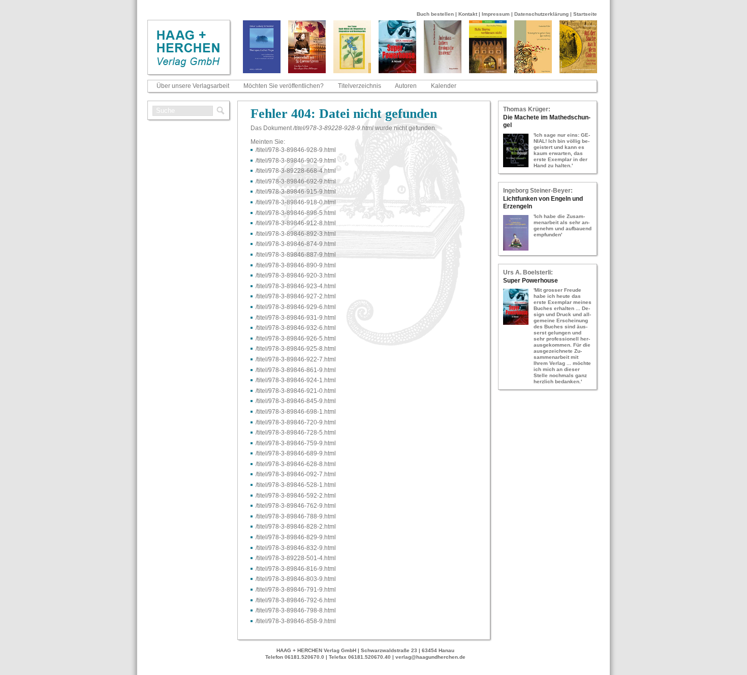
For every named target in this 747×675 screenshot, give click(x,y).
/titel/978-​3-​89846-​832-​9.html (296, 547)
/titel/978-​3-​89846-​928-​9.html (296, 150)
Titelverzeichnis (359, 85)
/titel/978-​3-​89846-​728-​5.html (296, 432)
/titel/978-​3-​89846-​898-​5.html (296, 213)
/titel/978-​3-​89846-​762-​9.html (296, 505)
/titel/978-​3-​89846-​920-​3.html (296, 275)
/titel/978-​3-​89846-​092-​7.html (296, 474)
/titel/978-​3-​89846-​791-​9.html (296, 589)
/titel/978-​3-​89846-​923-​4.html (296, 286)
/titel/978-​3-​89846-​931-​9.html (296, 317)
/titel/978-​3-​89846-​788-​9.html (296, 516)
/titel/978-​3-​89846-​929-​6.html (296, 307)
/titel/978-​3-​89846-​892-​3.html (296, 233)
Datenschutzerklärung (541, 14)
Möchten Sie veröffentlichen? (283, 85)
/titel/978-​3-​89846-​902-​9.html (296, 160)
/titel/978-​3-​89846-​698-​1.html (296, 411)
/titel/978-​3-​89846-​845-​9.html (296, 401)
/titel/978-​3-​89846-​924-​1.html (296, 380)
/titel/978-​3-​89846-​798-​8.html (296, 610)
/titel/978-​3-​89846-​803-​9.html (296, 578)
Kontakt (467, 14)
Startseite (585, 14)
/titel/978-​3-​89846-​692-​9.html (296, 181)
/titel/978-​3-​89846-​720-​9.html (296, 422)
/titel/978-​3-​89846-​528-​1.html (296, 484)
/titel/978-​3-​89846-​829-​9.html (296, 537)
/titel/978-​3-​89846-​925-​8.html (296, 348)
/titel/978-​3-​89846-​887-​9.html (296, 254)
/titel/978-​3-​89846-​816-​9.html (296, 568)
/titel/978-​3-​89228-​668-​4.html (296, 170)
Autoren (406, 85)
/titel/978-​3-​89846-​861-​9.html (296, 370)
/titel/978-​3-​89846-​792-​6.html (296, 600)
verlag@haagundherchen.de (430, 657)
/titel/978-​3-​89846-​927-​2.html (296, 296)
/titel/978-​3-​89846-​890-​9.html (296, 265)
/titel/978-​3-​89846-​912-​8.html (296, 223)
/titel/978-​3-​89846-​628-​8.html (296, 464)
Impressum (496, 14)
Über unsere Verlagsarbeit (193, 85)
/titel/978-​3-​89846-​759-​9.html (296, 443)
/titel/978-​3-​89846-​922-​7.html (296, 359)
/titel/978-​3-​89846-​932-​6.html (296, 327)
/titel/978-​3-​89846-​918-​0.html (296, 202)
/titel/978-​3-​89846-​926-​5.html (296, 338)
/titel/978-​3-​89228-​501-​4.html (296, 558)
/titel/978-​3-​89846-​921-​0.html (296, 390)
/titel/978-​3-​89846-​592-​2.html (296, 495)
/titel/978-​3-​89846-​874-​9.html (296, 244)
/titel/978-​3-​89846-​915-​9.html (296, 191)
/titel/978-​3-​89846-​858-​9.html (296, 621)
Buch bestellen (435, 14)
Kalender (443, 85)
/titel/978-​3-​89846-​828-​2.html (296, 526)
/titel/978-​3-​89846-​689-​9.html (296, 453)
